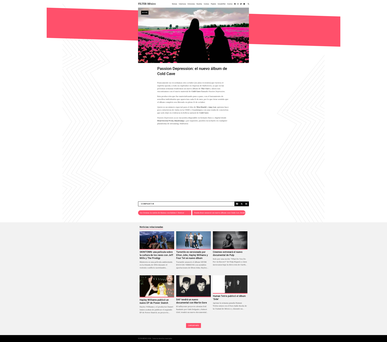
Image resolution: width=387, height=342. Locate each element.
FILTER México (147, 3)
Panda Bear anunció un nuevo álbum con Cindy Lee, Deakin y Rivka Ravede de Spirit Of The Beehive (220, 213)
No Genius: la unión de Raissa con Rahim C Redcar (162, 213)
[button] (248, 3)
